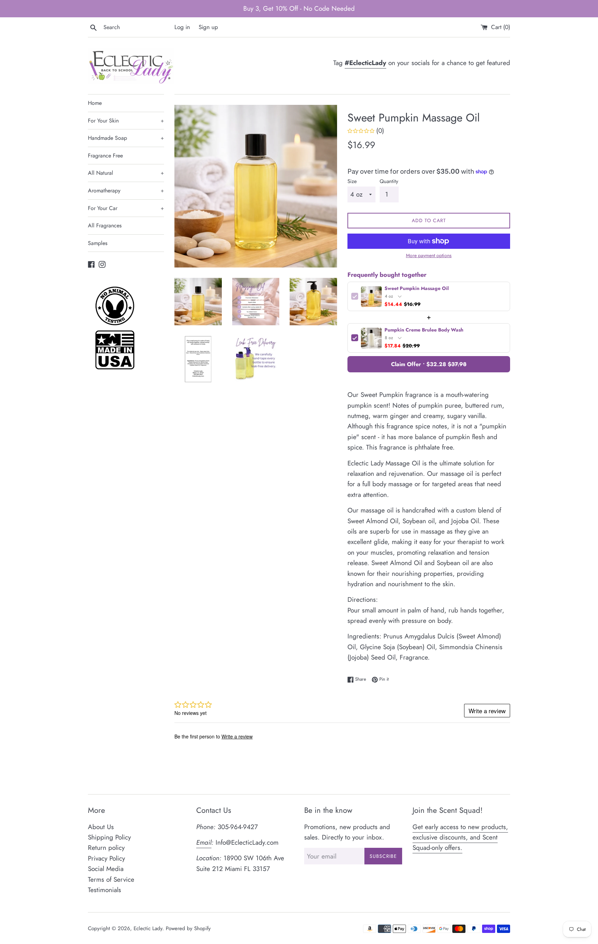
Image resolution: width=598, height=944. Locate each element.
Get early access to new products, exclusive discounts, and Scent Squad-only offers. (460, 837)
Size (352, 181)
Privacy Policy (106, 858)
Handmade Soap (126, 138)
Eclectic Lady (148, 928)
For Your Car (126, 208)
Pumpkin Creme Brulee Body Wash (423, 330)
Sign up (208, 27)
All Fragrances (104, 225)
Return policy (106, 847)
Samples (97, 243)
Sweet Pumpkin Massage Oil (416, 289)
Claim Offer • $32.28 (428, 364)
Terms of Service (111, 879)
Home (95, 103)
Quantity (389, 181)
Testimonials (104, 890)
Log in (182, 27)
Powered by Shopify (188, 928)
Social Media (106, 868)
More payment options (429, 255)
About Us (101, 827)
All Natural (126, 173)
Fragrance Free (105, 156)
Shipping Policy (109, 837)
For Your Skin (126, 121)
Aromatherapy (126, 190)
